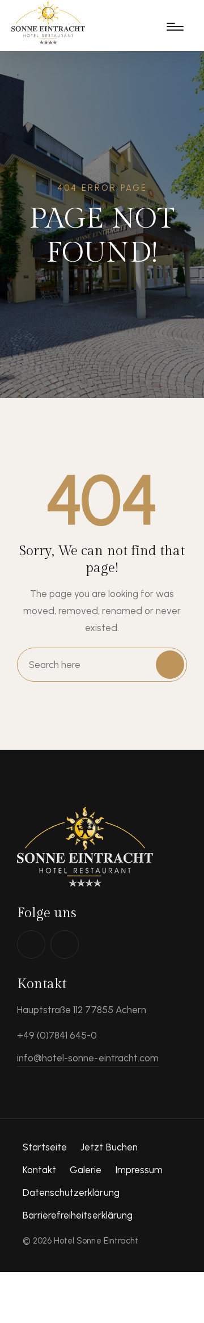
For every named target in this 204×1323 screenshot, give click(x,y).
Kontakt (39, 1169)
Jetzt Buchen (108, 1147)
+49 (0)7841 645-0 (57, 1035)
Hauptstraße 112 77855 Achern (81, 1009)
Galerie (85, 1169)
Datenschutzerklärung (71, 1192)
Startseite (45, 1147)
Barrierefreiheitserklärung (78, 1215)
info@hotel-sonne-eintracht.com (88, 1058)
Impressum (139, 1169)
